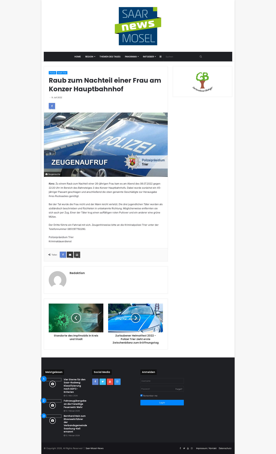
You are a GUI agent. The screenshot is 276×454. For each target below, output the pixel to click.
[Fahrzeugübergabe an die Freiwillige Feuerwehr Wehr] (52, 405)
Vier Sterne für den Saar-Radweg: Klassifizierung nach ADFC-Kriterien (74, 386)
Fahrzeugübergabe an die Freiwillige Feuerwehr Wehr (75, 404)
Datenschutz (225, 448)
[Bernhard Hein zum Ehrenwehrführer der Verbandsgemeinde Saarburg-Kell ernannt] (52, 421)
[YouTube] (110, 382)
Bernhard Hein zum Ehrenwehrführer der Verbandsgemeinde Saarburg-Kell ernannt (75, 423)
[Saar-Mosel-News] (138, 25)
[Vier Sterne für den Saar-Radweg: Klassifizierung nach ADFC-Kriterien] (52, 384)
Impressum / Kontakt (206, 448)
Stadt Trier (62, 73)
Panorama (131, 56)
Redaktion (77, 273)
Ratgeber (148, 56)
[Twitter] (103, 382)
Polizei (52, 73)
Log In (162, 402)
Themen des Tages (110, 56)
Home (77, 56)
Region (89, 56)
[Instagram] (117, 382)
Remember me (149, 395)
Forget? (179, 389)
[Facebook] (95, 382)
